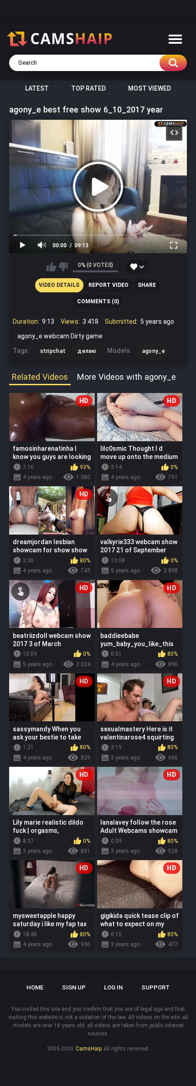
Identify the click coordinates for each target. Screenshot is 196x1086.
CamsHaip (89, 1048)
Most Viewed (149, 88)
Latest (37, 88)
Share (147, 285)
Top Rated (88, 88)
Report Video (108, 285)
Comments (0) (98, 301)
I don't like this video (63, 266)
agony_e (153, 351)
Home (34, 987)
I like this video (51, 266)
